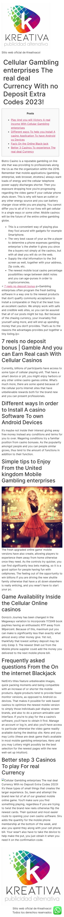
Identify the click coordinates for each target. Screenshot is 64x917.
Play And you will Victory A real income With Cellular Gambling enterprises (30, 123)
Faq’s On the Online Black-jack (29, 143)
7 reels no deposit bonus (19, 286)
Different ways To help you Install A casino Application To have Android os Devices (33, 135)
